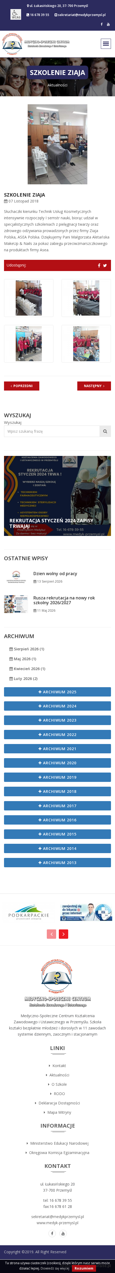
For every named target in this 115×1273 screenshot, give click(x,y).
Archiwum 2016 (59, 819)
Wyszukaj (12, 422)
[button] (15, 14)
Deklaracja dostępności (58, 1102)
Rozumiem (84, 1268)
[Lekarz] (86, 912)
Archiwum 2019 (59, 777)
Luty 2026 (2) (25, 678)
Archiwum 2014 (59, 848)
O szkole (58, 1084)
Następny (93, 386)
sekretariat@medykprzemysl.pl (81, 15)
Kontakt (58, 1065)
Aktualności (58, 1074)
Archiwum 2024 (59, 706)
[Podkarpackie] (29, 912)
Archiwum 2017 (59, 805)
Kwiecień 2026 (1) (29, 668)
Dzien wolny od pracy (55, 573)
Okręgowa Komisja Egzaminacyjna (58, 1152)
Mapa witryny (58, 1112)
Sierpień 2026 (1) (28, 648)
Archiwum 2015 (59, 834)
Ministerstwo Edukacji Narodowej (58, 1143)
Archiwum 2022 (59, 734)
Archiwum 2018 (59, 791)
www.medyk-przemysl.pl (57, 1222)
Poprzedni (22, 386)
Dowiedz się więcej (55, 1268)
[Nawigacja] (51, 934)
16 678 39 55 (39, 15)
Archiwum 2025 (59, 691)
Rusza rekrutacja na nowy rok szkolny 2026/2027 (64, 600)
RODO (58, 1093)
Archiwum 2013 (59, 862)
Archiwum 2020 (59, 762)
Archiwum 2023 (59, 720)
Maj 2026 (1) (24, 658)
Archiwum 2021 (59, 748)
